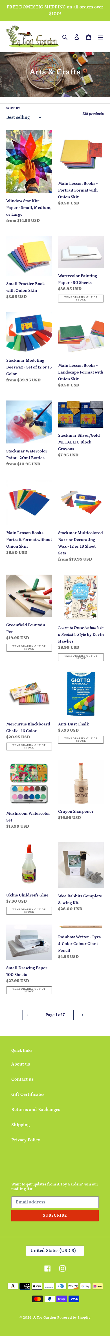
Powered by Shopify (74, 1317)
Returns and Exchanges (35, 1109)
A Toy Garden (44, 1317)
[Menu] (100, 36)
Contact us (22, 1079)
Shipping (20, 1124)
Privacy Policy (25, 1139)
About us (20, 1064)
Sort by (13, 108)
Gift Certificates (27, 1094)
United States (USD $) (53, 1250)
